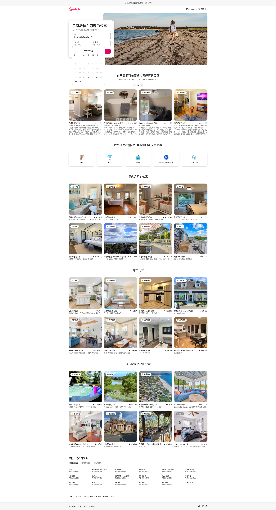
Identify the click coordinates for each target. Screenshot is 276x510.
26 (88, 77)
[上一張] (134, 85)
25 (84, 77)
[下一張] (141, 85)
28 (97, 77)
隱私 (85, 506)
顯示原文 (148, 3)
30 (76, 82)
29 (101, 77)
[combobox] (91, 37)
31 (80, 82)
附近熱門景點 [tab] (85, 463)
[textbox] (82, 44)
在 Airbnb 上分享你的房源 (196, 9)
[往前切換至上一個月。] (76, 50)
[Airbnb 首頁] (74, 9)
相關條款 (92, 506)
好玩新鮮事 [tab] (97, 463)
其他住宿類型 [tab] (73, 463)
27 (93, 77)
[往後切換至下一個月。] (101, 50)
